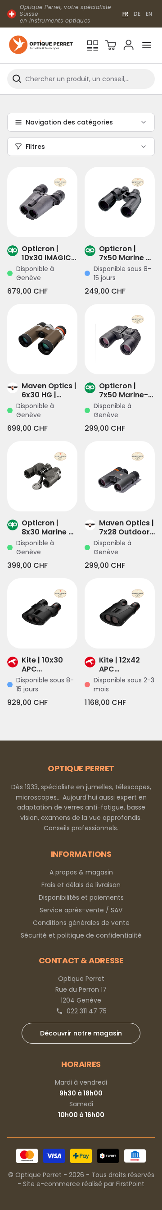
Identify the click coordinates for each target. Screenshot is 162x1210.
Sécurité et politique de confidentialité (81, 935)
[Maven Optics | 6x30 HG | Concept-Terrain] (42, 339)
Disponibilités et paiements (81, 897)
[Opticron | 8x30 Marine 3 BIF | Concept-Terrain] (42, 476)
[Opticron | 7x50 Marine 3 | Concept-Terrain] (120, 202)
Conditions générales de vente (81, 922)
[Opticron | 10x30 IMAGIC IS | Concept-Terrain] (42, 202)
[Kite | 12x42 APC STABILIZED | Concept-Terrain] (120, 613)
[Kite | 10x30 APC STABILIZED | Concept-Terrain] (42, 613)
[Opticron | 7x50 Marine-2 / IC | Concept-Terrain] (120, 339)
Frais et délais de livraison (81, 884)
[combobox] (81, 79)
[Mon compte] (129, 45)
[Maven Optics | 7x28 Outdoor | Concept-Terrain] (120, 476)
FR (125, 14)
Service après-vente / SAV (81, 910)
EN (149, 14)
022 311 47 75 (87, 1011)
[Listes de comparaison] (93, 45)
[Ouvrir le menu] (147, 45)
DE (137, 14)
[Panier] (111, 45)
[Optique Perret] (41, 45)
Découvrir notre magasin (81, 1033)
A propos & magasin (81, 872)
